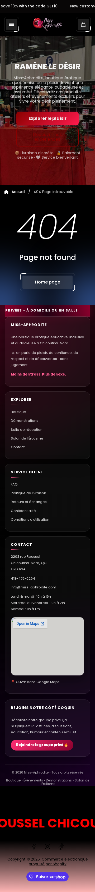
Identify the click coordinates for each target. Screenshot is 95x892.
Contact (18, 447)
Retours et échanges (29, 501)
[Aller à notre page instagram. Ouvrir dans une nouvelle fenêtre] (47, 846)
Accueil (18, 192)
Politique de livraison (28, 493)
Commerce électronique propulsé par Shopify (58, 862)
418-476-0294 (23, 578)
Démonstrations (24, 420)
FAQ (14, 484)
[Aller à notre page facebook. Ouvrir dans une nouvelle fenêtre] (33, 846)
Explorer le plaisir (47, 118)
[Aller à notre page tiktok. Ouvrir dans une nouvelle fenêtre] (61, 846)
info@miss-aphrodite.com (33, 587)
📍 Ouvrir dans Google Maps (35, 681)
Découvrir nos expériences (47, 136)
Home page (47, 282)
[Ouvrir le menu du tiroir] (11, 24)
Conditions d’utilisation (30, 519)
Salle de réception (26, 429)
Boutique (18, 411)
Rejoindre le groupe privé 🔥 (42, 744)
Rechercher (17, 802)
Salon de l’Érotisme (27, 438)
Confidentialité (23, 510)
